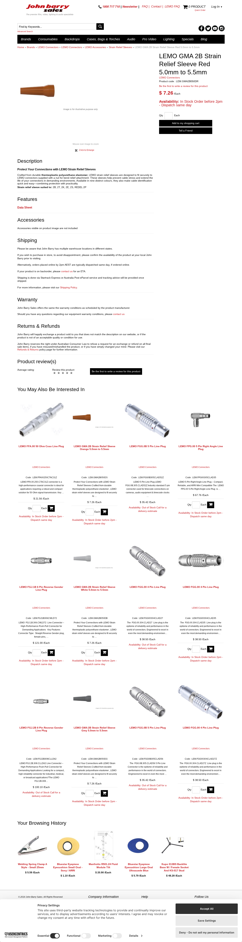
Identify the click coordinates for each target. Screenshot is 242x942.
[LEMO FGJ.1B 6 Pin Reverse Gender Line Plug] (41, 561)
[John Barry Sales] (50, 10)
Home (20, 47)
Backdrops (72, 39)
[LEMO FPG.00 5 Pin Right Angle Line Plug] (201, 420)
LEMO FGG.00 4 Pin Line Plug (148, 587)
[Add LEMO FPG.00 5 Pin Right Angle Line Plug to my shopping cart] (210, 505)
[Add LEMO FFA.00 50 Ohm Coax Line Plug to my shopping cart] (51, 508)
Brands (26, 39)
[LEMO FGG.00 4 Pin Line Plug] (148, 561)
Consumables (48, 39)
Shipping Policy (68, 287)
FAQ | (145, 6)
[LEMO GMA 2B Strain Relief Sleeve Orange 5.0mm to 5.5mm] (94, 420)
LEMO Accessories (95, 47)
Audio (131, 39)
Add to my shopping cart (185, 123)
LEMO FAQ (172, 6)
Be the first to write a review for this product (183, 86)
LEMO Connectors (48, 47)
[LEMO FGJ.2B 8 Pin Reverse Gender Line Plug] (41, 701)
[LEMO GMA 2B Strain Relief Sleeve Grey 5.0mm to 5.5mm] (94, 701)
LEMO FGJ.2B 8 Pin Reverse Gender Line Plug (41, 729)
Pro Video (149, 39)
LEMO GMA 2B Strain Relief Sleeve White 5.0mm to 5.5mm (94, 588)
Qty (161, 115)
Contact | (157, 6)
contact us (67, 271)
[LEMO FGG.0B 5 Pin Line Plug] (148, 420)
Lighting (169, 39)
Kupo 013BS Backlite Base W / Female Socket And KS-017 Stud (174, 867)
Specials (188, 39)
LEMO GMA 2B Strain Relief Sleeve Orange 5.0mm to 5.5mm (94, 448)
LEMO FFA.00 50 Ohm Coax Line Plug (41, 446)
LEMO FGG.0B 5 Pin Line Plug (148, 446)
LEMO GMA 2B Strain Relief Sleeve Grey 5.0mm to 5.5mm (94, 729)
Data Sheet (24, 207)
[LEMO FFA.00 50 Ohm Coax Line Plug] (41, 420)
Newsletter (129, 6)
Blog (204, 39)
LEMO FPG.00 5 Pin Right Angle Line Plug (201, 448)
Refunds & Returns (28, 349)
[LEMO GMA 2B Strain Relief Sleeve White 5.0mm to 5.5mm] (94, 561)
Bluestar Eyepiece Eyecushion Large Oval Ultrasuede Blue (139, 867)
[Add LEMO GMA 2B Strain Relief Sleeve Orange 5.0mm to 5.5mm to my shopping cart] (104, 512)
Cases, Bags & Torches (103, 39)
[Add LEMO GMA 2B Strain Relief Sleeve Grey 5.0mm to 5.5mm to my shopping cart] (104, 793)
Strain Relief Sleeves (120, 47)
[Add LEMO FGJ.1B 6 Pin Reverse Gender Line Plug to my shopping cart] (51, 652)
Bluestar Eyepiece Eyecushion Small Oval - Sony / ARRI (68, 867)
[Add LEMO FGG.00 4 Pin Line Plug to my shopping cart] (210, 649)
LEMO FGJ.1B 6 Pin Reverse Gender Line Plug (41, 588)
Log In (217, 6)
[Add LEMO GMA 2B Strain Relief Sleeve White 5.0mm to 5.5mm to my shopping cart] (104, 652)
